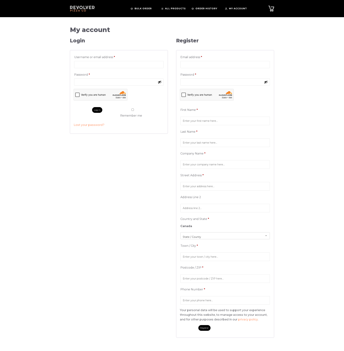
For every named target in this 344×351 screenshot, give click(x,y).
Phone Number (192, 289)
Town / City (189, 245)
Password (89, 74)
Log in (97, 110)
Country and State (194, 219)
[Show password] (160, 82)
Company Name (193, 153)
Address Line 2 (191, 197)
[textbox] (225, 236)
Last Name (188, 131)
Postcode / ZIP (191, 267)
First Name (189, 110)
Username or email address (101, 57)
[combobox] (225, 235)
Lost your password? (89, 125)
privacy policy (248, 319)
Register (204, 328)
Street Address (192, 175)
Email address (198, 57)
